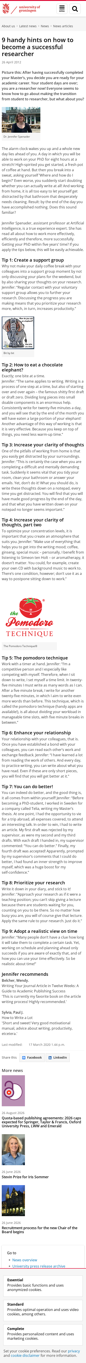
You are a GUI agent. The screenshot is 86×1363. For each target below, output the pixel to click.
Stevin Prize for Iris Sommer (25, 1177)
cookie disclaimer (25, 1355)
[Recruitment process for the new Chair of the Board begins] (13, 1200)
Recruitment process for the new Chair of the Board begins (39, 1230)
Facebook (34, 1057)
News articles (63, 26)
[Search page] (75, 9)
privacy (74, 1351)
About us (8, 26)
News (45, 26)
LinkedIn (60, 1057)
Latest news (28, 26)
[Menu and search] (62, 9)
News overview (24, 1260)
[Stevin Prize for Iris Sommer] (13, 1149)
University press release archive (38, 1266)
